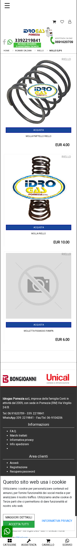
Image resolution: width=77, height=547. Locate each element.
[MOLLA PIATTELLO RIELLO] (38, 92)
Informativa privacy (22, 440)
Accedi (14, 463)
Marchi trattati (18, 435)
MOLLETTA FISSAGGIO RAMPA (38, 331)
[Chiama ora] (61, 40)
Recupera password (22, 471)
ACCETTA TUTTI (19, 524)
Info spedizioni (19, 444)
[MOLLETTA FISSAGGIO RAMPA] (38, 287)
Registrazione (18, 467)
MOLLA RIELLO (38, 233)
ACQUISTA (38, 130)
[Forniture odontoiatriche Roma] (38, 32)
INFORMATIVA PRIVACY (57, 521)
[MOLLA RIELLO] (38, 190)
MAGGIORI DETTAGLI (18, 517)
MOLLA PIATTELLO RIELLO (38, 136)
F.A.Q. (13, 431)
